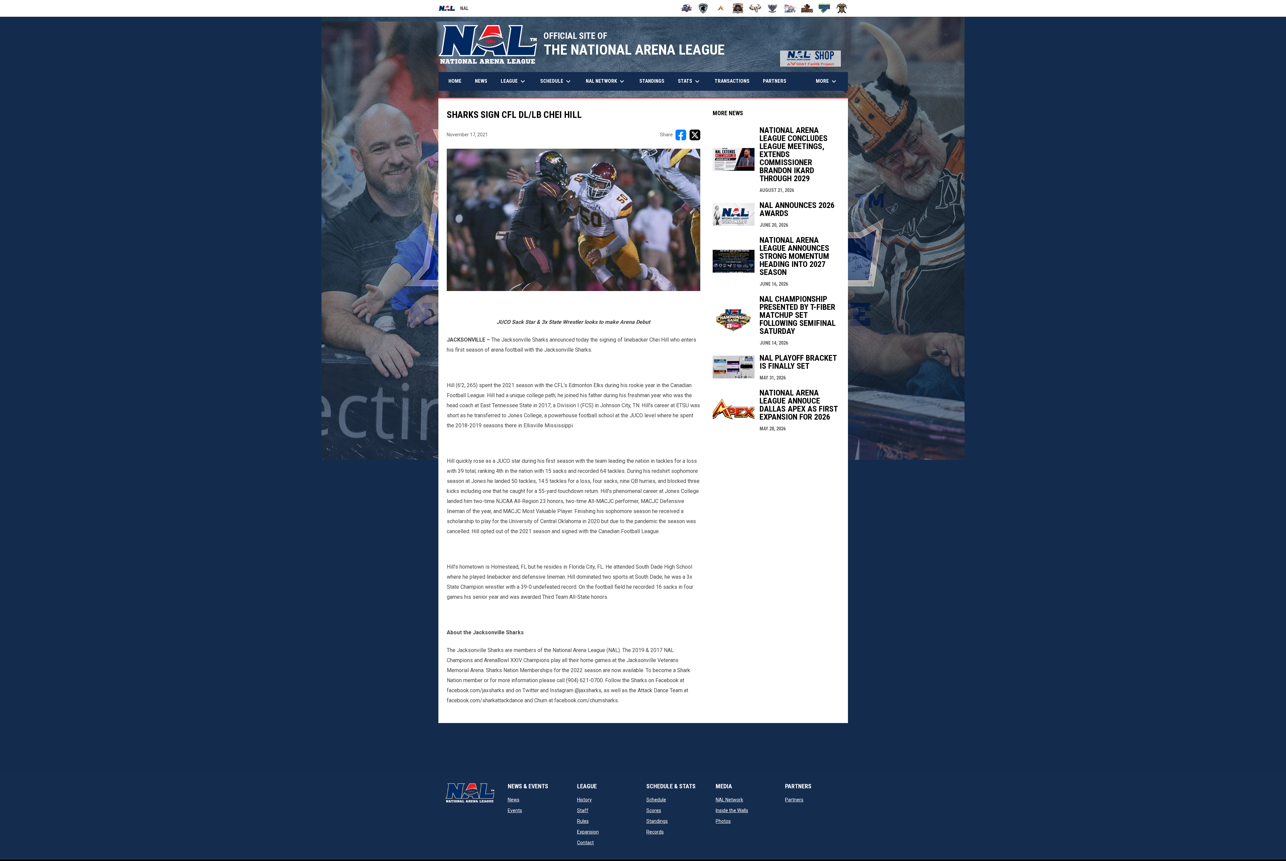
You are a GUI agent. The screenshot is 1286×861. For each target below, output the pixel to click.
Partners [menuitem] (774, 81)
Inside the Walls (732, 810)
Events (515, 810)
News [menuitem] (481, 81)
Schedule (656, 799)
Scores (653, 810)
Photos (723, 821)
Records (655, 832)
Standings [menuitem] (651, 81)
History (584, 799)
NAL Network (729, 799)
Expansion (588, 832)
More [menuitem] (827, 81)
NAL (453, 9)
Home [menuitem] (454, 81)
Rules (583, 821)
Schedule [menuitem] (556, 81)
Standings (657, 821)
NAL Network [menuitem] (608, 81)
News (513, 799)
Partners (794, 799)
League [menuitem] (514, 81)
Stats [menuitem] (689, 81)
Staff (582, 810)
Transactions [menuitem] (732, 81)
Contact (585, 842)
